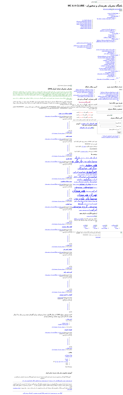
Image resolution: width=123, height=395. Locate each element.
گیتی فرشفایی (68, 356)
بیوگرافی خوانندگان (87, 168)
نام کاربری (118, 123)
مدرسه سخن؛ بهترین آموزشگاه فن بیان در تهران (60, 380)
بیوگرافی (82, 165)
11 (57, 361)
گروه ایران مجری (88, 204)
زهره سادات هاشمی (66, 181)
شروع (66, 359)
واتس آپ (84, 146)
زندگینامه (87, 179)
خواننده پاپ (91, 176)
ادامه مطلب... (69, 132)
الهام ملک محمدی (67, 226)
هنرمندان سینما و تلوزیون (90, 201)
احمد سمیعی (60, 297)
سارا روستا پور (68, 355)
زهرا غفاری (69, 204)
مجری (76, 182)
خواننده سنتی (81, 174)
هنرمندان (88, 191)
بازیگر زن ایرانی (84, 158)
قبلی (67, 360)
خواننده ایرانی (79, 172)
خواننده (91, 172)
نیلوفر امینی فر (67, 249)
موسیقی (87, 186)
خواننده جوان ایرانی (91, 174)
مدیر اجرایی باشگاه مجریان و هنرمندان (54, 116)
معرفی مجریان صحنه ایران (58, 133)
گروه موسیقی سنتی (84, 210)
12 (56, 361)
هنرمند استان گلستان (63, 324)
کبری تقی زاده (68, 272)
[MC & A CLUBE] (112, 9)
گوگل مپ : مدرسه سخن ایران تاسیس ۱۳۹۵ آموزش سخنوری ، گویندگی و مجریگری (42, 393)
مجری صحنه (65, 323)
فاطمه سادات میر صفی (65, 113)
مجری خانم (94, 184)
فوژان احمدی (68, 329)
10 (59, 361)
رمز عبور (119, 126)
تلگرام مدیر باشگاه (78, 218)
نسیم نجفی (69, 136)
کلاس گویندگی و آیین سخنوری (89, 123)
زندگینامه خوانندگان (84, 182)
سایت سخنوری (84, 151)
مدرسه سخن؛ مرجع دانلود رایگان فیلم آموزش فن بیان (35, 380)
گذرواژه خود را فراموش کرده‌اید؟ (110, 136)
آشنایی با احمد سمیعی (65, 294)
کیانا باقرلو (69, 158)
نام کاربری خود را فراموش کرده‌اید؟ (109, 137)
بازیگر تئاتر (93, 158)
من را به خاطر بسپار (114, 129)
